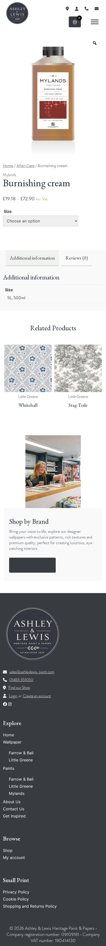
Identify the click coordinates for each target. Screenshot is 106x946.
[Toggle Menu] (95, 21)
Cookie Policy (16, 899)
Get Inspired (14, 816)
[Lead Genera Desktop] (17, 13)
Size (8, 211)
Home (8, 166)
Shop (8, 850)
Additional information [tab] (32, 258)
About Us (11, 801)
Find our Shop (19, 687)
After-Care (26, 166)
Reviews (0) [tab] (76, 258)
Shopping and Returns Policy (30, 906)
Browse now (32, 565)
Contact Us (13, 808)
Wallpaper (12, 742)
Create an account (37, 696)
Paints (8, 768)
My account (14, 857)
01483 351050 (21, 680)
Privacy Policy (16, 891)
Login (13, 696)
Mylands (9, 175)
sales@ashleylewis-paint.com (31, 672)
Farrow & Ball (21, 752)
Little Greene (28, 396)
